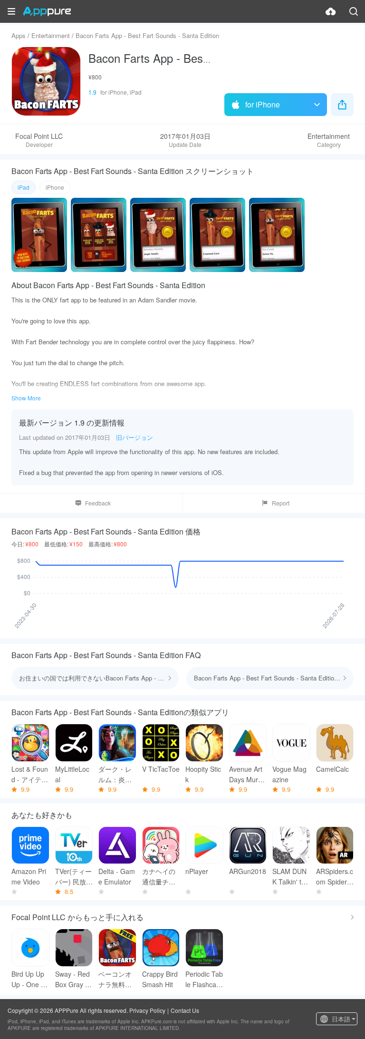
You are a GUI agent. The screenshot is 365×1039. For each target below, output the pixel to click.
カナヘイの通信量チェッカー (158, 876)
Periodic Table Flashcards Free (204, 979)
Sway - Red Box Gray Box (72, 979)
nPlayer (196, 871)
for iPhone (262, 104)
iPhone (55, 187)
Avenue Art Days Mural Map (246, 774)
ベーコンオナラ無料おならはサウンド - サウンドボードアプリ (115, 979)
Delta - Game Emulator (116, 876)
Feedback (98, 503)
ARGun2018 (247, 871)
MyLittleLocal (72, 774)
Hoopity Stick (203, 774)
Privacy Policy (147, 1010)
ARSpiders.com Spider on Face (334, 876)
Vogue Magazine (289, 774)
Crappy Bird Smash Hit (160, 979)
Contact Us (185, 1010)
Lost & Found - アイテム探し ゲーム (29, 774)
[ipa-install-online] (330, 11)
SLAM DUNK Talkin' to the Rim (290, 876)
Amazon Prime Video (28, 876)
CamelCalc (332, 769)
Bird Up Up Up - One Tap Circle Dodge (29, 979)
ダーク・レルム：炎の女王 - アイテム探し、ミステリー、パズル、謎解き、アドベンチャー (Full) (116, 774)
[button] (11, 11)
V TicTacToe (161, 769)
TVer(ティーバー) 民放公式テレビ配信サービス (74, 876)
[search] (353, 11)
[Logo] (47, 11)
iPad (23, 187)
